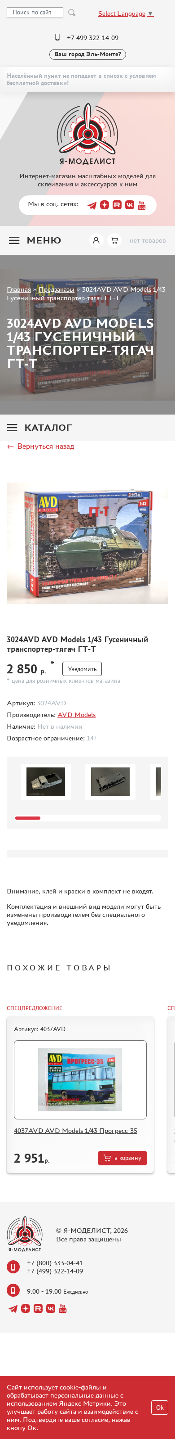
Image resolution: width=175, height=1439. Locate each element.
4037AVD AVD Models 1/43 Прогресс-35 (75, 1130)
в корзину (127, 1158)
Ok (160, 1407)
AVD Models (76, 714)
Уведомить (82, 669)
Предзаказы (56, 289)
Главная (19, 289)
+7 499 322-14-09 (92, 37)
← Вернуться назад (40, 446)
